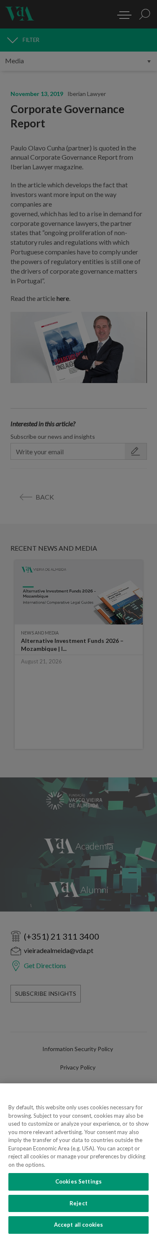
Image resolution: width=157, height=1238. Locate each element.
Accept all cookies (78, 1224)
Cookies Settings (78, 1181)
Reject (78, 1203)
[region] (78, 1160)
